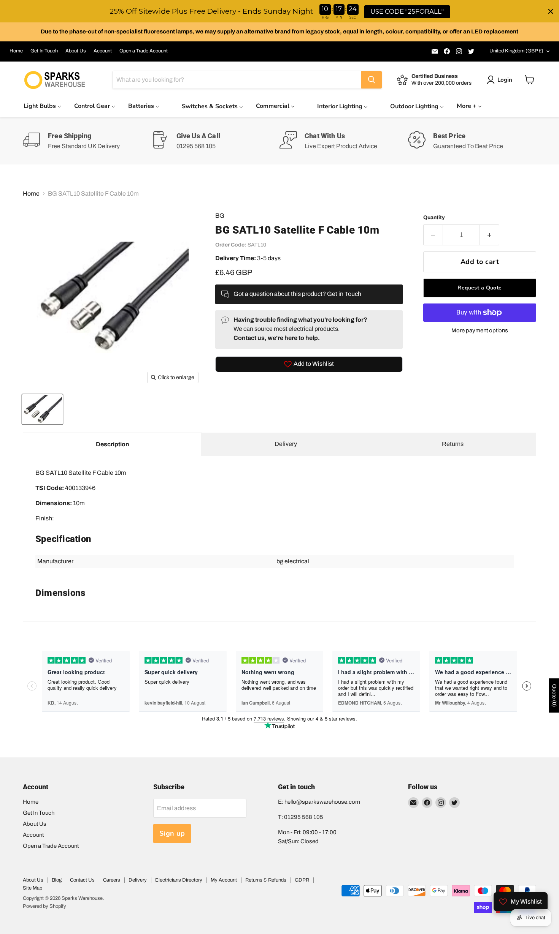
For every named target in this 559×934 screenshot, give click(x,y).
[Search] (371, 80)
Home (16, 51)
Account (103, 51)
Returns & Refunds (265, 880)
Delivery (286, 444)
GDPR (302, 880)
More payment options (479, 330)
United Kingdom (516, 51)
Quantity (434, 217)
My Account (224, 880)
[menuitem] (42, 106)
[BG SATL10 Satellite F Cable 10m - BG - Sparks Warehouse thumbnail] (42, 409)
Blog (57, 880)
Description (112, 444)
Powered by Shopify (44, 906)
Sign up (172, 833)
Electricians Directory (178, 880)
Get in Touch (344, 294)
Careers (111, 880)
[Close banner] (550, 11)
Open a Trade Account (143, 51)
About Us (75, 51)
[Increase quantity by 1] (489, 234)
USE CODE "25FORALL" (407, 11)
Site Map (32, 888)
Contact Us (82, 880)
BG (219, 215)
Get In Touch (44, 51)
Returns (453, 444)
